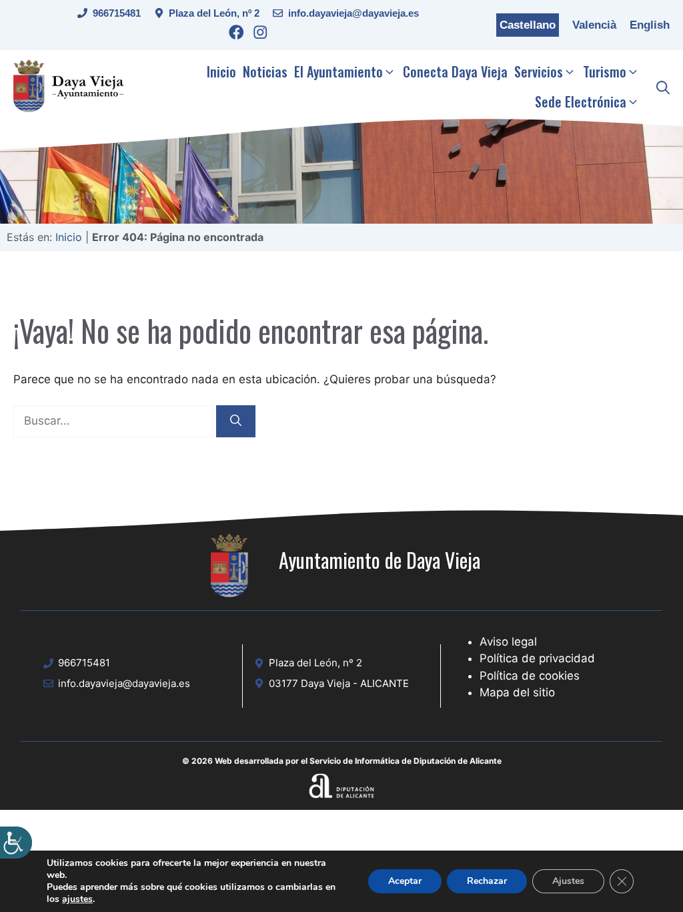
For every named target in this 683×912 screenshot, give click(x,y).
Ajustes (568, 881)
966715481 (117, 13)
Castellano (528, 25)
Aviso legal (508, 641)
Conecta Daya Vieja (455, 71)
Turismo (604, 71)
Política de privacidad (537, 658)
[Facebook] (236, 34)
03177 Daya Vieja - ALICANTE (339, 683)
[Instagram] (260, 34)
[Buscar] (235, 421)
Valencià (594, 25)
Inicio (221, 71)
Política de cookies (530, 675)
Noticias (265, 71)
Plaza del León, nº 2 (214, 13)
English (650, 25)
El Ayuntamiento (338, 71)
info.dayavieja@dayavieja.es (353, 13)
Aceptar (405, 881)
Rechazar (487, 881)
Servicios (538, 71)
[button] (663, 87)
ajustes (77, 899)
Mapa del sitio (517, 692)
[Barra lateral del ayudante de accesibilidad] (16, 843)
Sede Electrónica (580, 101)
